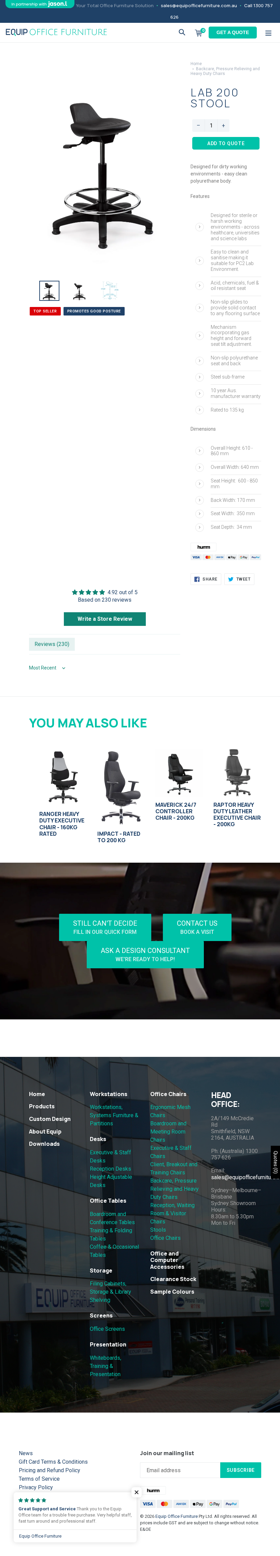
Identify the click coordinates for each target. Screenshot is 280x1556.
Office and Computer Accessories (167, 1260)
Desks (98, 1139)
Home (196, 63)
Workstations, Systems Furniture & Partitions (114, 1115)
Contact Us (197, 927)
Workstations (108, 1094)
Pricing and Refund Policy (49, 1470)
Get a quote (232, 32)
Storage (101, 1270)
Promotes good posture (94, 311)
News (26, 1453)
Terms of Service (39, 1479)
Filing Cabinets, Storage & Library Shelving (110, 1291)
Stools (158, 1230)
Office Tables (108, 1200)
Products (42, 1106)
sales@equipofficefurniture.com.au (199, 5)
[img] (104, 592)
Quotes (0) (275, 1162)
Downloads (44, 1143)
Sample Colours (172, 1291)
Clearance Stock (173, 1279)
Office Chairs (168, 1094)
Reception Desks (110, 1169)
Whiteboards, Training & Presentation (105, 1366)
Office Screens (107, 1329)
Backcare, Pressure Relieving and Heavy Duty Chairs (174, 1188)
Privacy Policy (36, 1487)
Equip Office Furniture (176, 1516)
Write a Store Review (105, 619)
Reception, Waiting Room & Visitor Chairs (172, 1213)
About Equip (45, 1131)
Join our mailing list (167, 1453)
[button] (136, 1492)
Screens (101, 1315)
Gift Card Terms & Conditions (53, 1462)
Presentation (108, 1344)
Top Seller (45, 311)
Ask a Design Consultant (145, 954)
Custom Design (50, 1119)
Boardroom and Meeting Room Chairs (168, 1131)
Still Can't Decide (105, 927)
